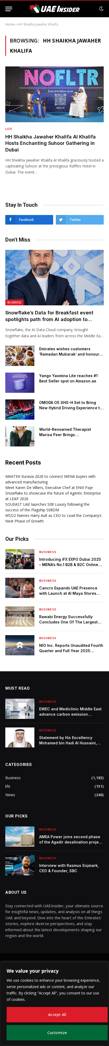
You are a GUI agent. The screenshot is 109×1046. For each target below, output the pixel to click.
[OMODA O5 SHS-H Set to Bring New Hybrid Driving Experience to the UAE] (19, 409)
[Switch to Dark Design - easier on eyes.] (101, 8)
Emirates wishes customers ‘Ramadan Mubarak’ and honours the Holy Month (70, 354)
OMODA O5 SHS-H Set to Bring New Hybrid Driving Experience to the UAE (70, 407)
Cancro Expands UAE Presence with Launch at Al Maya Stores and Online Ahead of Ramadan (68, 593)
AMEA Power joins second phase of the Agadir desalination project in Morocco (70, 842)
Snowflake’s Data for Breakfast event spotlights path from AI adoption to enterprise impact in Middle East (49, 319)
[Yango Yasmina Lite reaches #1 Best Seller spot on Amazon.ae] (19, 383)
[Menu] (8, 9)
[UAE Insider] (54, 8)
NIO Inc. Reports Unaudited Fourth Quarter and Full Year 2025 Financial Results (71, 650)
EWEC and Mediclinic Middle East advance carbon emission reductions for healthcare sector (70, 714)
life (7, 786)
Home (10, 24)
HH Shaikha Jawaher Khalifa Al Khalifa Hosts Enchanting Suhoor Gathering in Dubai (50, 143)
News (10, 794)
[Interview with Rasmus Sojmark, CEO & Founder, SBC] (19, 865)
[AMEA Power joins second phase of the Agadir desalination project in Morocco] (19, 836)
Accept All (57, 1014)
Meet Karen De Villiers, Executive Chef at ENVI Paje (49, 487)
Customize (57, 1032)
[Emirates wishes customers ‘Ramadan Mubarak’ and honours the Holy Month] (19, 356)
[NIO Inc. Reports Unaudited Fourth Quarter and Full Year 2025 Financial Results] (19, 645)
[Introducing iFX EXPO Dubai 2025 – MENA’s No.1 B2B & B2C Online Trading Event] (19, 559)
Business (14, 302)
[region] (54, 1004)
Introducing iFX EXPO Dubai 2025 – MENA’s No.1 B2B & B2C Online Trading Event (70, 564)
